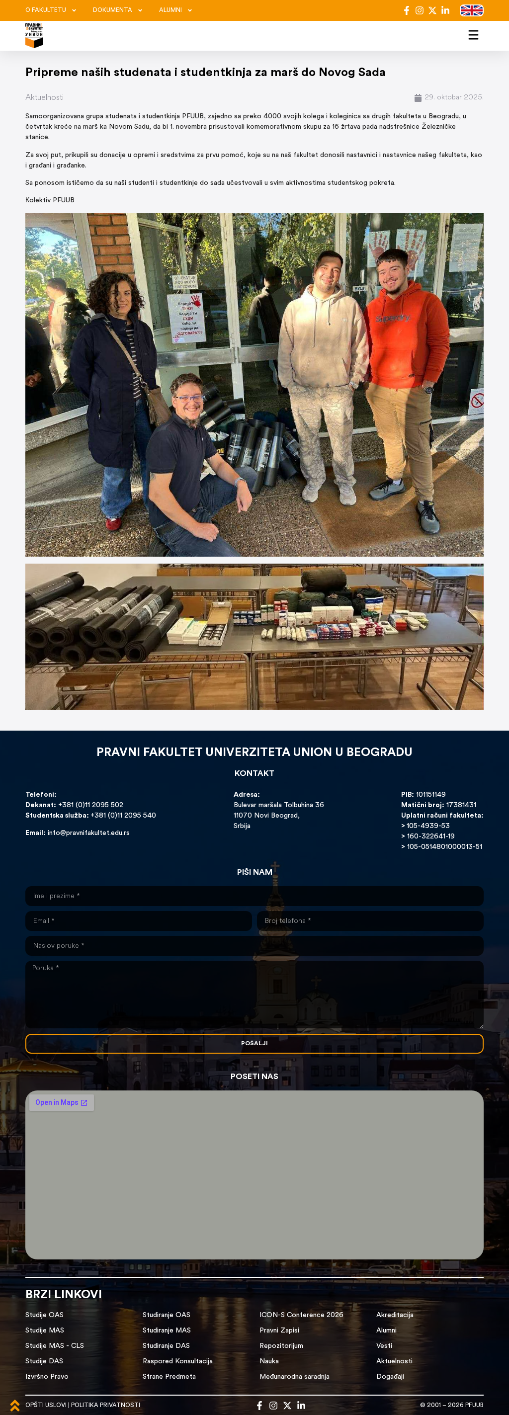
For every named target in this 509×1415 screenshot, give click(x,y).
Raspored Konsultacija (178, 1361)
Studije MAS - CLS (54, 1346)
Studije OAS (44, 1315)
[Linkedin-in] (445, 10)
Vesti (384, 1346)
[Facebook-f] (406, 10)
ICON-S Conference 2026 (301, 1315)
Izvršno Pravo (47, 1377)
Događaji (390, 1377)
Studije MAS (44, 1330)
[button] (473, 33)
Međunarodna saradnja (294, 1377)
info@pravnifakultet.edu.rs (89, 833)
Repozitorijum (281, 1346)
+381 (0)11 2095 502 (89, 805)
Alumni (386, 1330)
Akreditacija (395, 1315)
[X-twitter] (432, 10)
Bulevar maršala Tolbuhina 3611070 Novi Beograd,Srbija (279, 816)
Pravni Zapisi (279, 1330)
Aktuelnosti (44, 98)
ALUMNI (170, 10)
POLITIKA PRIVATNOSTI (105, 1406)
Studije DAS (44, 1361)
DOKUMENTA (112, 10)
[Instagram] (419, 10)
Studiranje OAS (166, 1315)
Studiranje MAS (167, 1330)
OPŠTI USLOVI (46, 1406)
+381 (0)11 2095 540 (123, 816)
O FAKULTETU (45, 10)
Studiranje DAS (166, 1346)
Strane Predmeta (169, 1377)
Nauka (269, 1361)
